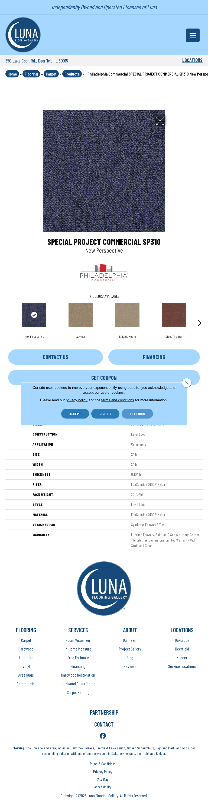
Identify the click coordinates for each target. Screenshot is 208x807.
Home (12, 73)
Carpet (51, 73)
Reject (105, 413)
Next (200, 314)
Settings (137, 413)
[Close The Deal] (174, 315)
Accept (75, 413)
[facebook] (103, 736)
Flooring (31, 73)
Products (72, 73)
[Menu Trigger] (193, 35)
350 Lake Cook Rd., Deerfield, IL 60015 (36, 61)
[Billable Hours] (127, 315)
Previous (8, 314)
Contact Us (55, 357)
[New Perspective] (34, 315)
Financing (154, 357)
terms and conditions (117, 400)
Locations (192, 60)
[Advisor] (80, 315)
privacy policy (76, 400)
